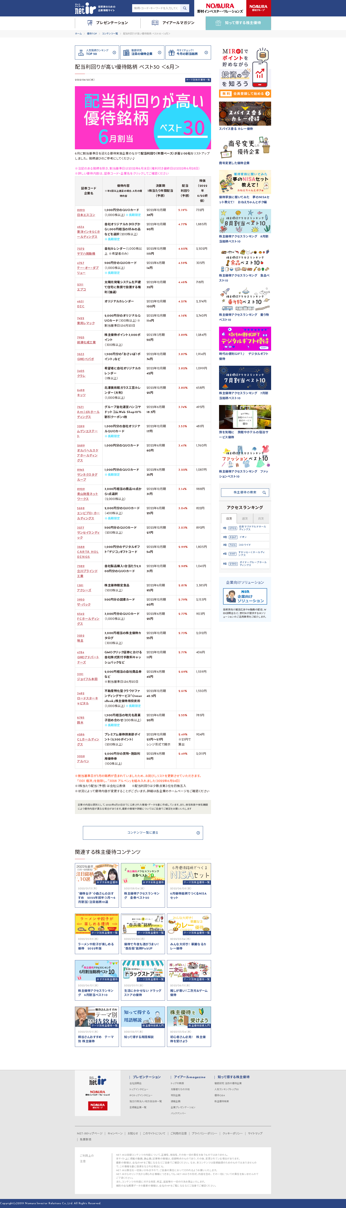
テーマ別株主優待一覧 (198, 80)
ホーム (78, 34)
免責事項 (85, 1139)
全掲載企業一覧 (138, 1107)
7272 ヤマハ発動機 (86, 251)
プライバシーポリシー (204, 1133)
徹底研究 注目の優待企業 (228, 1083)
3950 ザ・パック (84, 602)
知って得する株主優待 (233, 1077)
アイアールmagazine (189, 1077)
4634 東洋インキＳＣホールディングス (88, 232)
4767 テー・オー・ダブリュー (88, 268)
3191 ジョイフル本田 (87, 677)
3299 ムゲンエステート (87, 431)
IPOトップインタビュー (141, 1095)
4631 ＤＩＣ (81, 304)
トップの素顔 (177, 1083)
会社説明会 (136, 1083)
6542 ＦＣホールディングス (88, 619)
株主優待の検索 (245, 492)
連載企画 (175, 1101)
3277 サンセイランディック (88, 532)
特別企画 (175, 1095)
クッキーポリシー (232, 1133)
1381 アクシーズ (84, 588)
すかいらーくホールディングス (251, 554)
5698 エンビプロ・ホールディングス (88, 513)
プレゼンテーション (147, 1077)
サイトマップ (255, 1133)
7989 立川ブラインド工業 (87, 571)
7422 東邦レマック (86, 321)
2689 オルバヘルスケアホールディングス (87, 453)
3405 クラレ (81, 374)
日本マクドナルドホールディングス (252, 528)
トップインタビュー (139, 1089)
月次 (261, 519)
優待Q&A (219, 1095)
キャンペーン (115, 1133)
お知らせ (133, 1133)
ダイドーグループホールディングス (253, 564)
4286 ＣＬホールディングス (88, 739)
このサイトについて (154, 1133)
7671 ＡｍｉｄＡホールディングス (88, 412)
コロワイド (245, 545)
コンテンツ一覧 (110, 34)
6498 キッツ (81, 393)
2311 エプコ (81, 287)
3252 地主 (80, 638)
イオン (243, 537)
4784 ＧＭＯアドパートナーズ (88, 657)
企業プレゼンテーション (183, 1107)
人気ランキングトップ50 (226, 1089)
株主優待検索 (221, 1101)
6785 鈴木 (80, 720)
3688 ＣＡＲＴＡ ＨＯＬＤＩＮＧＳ (88, 552)
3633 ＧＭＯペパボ (85, 357)
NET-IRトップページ (90, 1133)
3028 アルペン (83, 759)
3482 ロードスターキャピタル (87, 698)
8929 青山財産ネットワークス (87, 494)
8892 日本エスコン (86, 213)
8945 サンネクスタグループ (87, 475)
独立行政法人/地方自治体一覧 (146, 1101)
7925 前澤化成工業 (86, 340)
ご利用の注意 (179, 1133)
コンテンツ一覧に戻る (143, 832)
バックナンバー (178, 1113)
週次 (245, 519)
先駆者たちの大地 (180, 1089)
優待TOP (92, 34)
